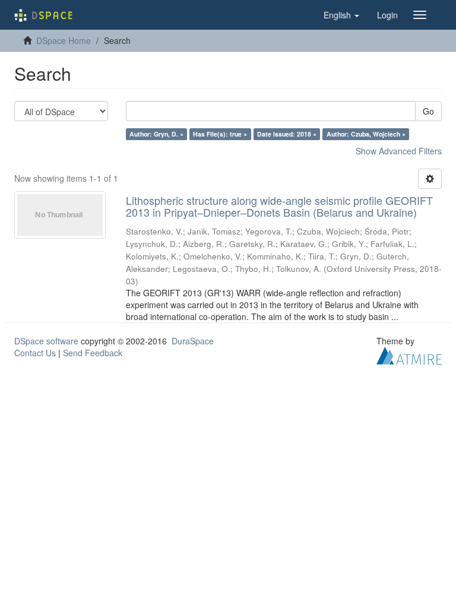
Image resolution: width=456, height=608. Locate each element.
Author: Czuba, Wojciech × (366, 133)
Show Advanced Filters (399, 151)
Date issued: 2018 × (286, 133)
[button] (341, 15)
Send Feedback (92, 353)
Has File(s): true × (220, 133)
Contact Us (35, 353)
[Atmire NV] (409, 354)
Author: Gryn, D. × (156, 133)
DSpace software (46, 341)
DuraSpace (193, 341)
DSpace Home (63, 40)
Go (428, 111)
